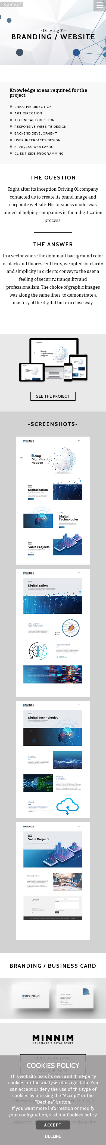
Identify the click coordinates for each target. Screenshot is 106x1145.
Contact (12, 4)
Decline (53, 1136)
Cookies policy (81, 1114)
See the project (53, 396)
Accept (53, 1125)
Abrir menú (99, 5)
